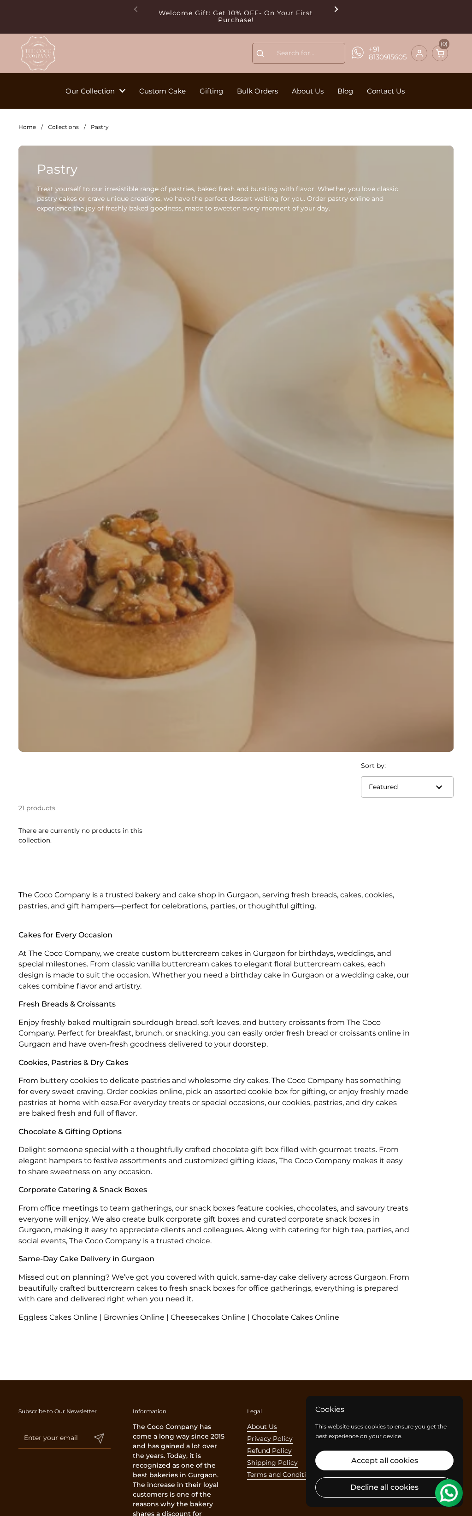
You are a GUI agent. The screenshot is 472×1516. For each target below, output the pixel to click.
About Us (262, 1426)
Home (27, 126)
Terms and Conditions (282, 1474)
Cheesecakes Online (208, 1317)
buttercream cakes (207, 953)
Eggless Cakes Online (58, 1317)
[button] (440, 53)
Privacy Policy (270, 1438)
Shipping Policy (272, 1462)
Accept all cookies (384, 1460)
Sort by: (373, 765)
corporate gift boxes (203, 1219)
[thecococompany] (37, 53)
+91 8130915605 (388, 53)
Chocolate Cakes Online (295, 1317)
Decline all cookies (384, 1487)
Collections (63, 126)
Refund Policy (269, 1450)
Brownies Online (134, 1317)
